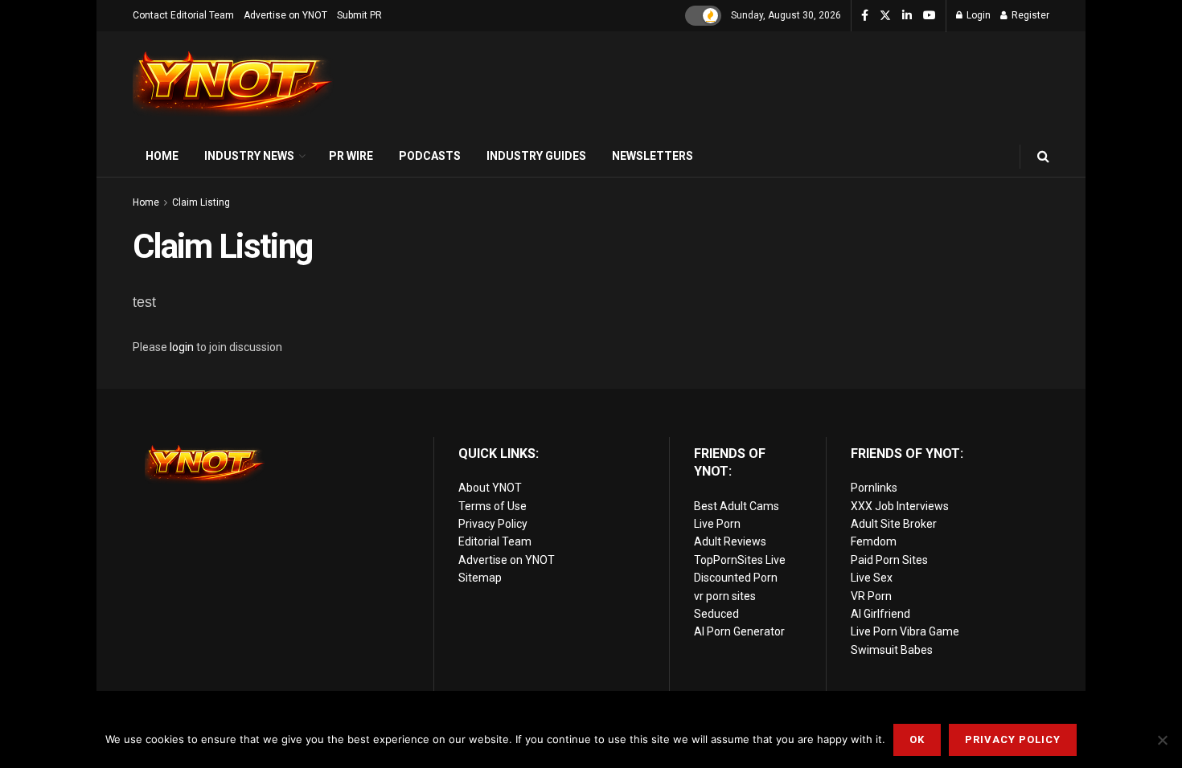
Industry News (249, 155)
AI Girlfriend (880, 613)
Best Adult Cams (736, 506)
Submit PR (359, 15)
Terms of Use (492, 506)
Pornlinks (874, 487)
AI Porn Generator (739, 631)
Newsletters (652, 155)
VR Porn (871, 596)
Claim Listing (201, 202)
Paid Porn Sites (889, 560)
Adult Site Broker (894, 523)
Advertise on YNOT (285, 15)
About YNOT (490, 487)
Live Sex (872, 577)
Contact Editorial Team (183, 15)
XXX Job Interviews (900, 506)
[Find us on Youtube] (929, 16)
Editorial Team (494, 541)
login (182, 347)
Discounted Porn (736, 577)
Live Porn (717, 523)
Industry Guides (536, 155)
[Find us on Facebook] (864, 16)
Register (1029, 15)
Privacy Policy (492, 523)
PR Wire (351, 155)
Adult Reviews (730, 541)
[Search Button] (1043, 156)
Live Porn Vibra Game (905, 631)
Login (977, 15)
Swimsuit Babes (892, 649)
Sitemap (480, 577)
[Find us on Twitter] (885, 16)
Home (162, 155)
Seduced (716, 613)
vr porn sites (725, 596)
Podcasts (430, 155)
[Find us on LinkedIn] (907, 16)
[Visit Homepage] (233, 83)
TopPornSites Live (740, 560)
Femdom (874, 541)
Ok (917, 739)
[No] (1162, 740)
